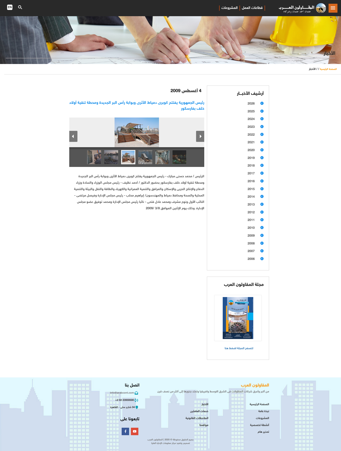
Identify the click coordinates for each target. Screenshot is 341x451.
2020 (251, 150)
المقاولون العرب (255, 385)
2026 (251, 104)
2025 (251, 112)
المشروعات (229, 8)
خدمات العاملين (199, 411)
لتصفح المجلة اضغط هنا (239, 348)
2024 (251, 119)
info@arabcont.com (122, 392)
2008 (251, 244)
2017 (251, 174)
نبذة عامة (263, 411)
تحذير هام (263, 432)
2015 (251, 189)
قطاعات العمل (252, 8)
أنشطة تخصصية (259, 425)
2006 (251, 259)
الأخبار (205, 404)
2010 (251, 228)
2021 (251, 143)
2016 (251, 181)
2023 (251, 127)
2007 (251, 251)
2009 (251, 236)
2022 (251, 135)
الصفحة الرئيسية (328, 69)
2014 (251, 197)
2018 (251, 166)
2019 (251, 158)
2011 (251, 220)
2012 (251, 213)
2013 (251, 205)
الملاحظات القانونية (197, 418)
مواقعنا (203, 425)
